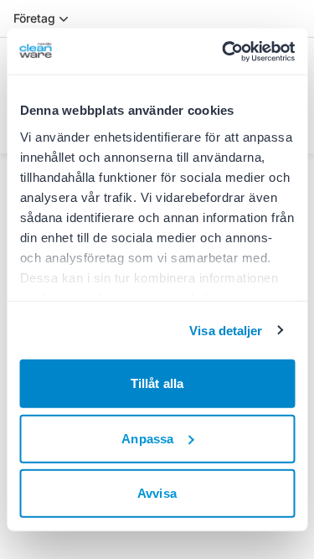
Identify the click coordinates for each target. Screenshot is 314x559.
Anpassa (147, 438)
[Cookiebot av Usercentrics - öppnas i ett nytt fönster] (223, 51)
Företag (34, 18)
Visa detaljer (225, 330)
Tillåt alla (157, 383)
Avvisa (157, 493)
